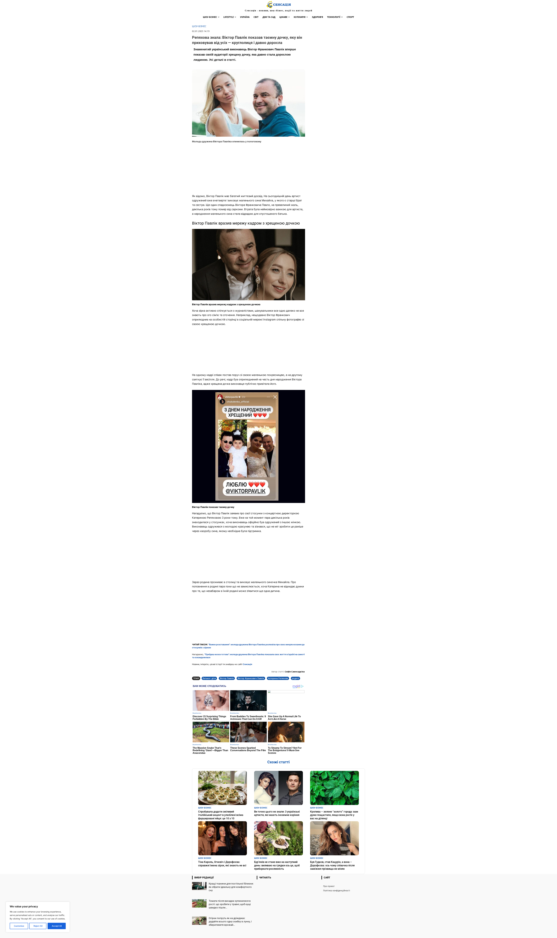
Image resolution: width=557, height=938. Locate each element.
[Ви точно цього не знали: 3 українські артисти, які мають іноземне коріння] (278, 788)
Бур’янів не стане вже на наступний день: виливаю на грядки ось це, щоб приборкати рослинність (277, 865)
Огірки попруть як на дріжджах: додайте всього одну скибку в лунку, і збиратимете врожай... (230, 921)
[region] (38, 917)
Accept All (57, 926)
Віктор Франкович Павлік (251, 678)
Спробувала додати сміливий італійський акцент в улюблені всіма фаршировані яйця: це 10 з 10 (220, 815)
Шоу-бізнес (199, 26)
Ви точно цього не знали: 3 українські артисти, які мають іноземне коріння (277, 813)
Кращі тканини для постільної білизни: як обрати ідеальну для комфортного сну (231, 887)
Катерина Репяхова (278, 678)
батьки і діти (209, 678)
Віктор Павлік (227, 678)
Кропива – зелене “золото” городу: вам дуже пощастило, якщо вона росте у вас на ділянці (334, 815)
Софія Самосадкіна (295, 671)
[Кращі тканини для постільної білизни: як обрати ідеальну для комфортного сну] (199, 886)
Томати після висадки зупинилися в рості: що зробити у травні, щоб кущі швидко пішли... (230, 904)
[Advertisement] (248, 170)
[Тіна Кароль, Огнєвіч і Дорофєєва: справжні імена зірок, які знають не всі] (222, 838)
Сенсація (247, 664)
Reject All (38, 926)
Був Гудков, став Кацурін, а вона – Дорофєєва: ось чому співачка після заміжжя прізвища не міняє (332, 865)
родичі (295, 678)
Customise (19, 926)
